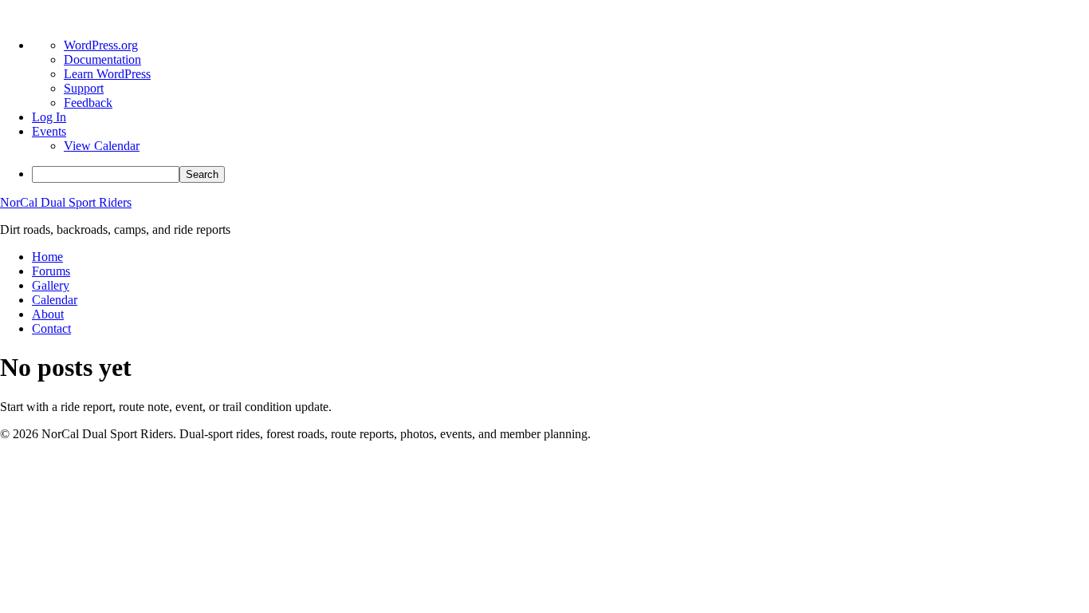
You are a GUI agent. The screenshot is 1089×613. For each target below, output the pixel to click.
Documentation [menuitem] (102, 59)
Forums (51, 271)
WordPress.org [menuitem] (101, 45)
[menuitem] (560, 174)
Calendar (54, 299)
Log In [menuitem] (49, 117)
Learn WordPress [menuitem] (107, 74)
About (48, 314)
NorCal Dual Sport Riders (66, 202)
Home (47, 256)
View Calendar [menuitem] (102, 145)
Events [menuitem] (49, 131)
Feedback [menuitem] (88, 102)
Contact (51, 328)
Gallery (50, 285)
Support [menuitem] (84, 88)
